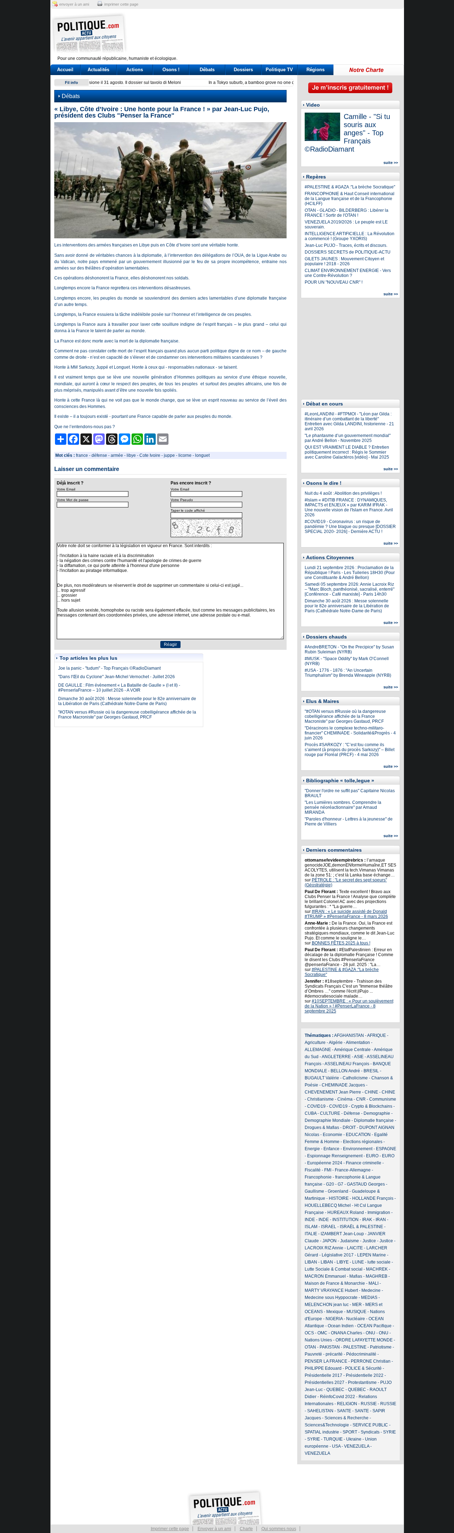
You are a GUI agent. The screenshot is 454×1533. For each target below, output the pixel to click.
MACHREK (377, 1269)
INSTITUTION (345, 1219)
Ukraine (353, 1439)
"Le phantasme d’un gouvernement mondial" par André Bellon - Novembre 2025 (348, 438)
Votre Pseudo (182, 500)
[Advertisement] (271, 34)
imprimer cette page (121, 4)
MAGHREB (376, 1276)
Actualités (98, 69)
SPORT (350, 1432)
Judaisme (349, 1240)
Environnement (357, 1148)
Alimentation (358, 1042)
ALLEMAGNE (318, 1049)
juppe (169, 455)
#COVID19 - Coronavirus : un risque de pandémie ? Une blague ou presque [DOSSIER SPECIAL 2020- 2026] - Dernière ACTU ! (350, 526)
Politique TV (279, 69)
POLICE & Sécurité (363, 1368)
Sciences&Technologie (327, 1425)
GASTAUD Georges (366, 1184)
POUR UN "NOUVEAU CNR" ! (333, 282)
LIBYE (343, 1262)
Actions (134, 69)
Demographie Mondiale (327, 1120)
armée (117, 455)
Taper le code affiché (188, 510)
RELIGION (347, 1403)
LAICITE (355, 1247)
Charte (246, 1528)
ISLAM (311, 1226)
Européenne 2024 (324, 1162)
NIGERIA (334, 1318)
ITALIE (311, 1233)
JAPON (329, 1240)
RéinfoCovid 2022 (337, 1396)
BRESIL (371, 1070)
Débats (207, 69)
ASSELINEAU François (347, 1063)
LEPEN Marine (371, 1255)
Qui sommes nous (278, 1528)
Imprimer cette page (170, 1528)
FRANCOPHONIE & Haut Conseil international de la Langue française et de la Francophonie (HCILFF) (349, 198)
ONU (370, 1332)
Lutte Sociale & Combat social (333, 1269)
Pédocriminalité (361, 1354)
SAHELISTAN (320, 1410)
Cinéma (345, 1099)
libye (131, 455)
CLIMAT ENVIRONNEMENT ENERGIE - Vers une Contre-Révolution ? (348, 273)
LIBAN (311, 1262)
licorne (185, 455)
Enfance (331, 1148)
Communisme (382, 1099)
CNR (361, 1099)
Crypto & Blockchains (371, 1106)
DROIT (349, 1127)
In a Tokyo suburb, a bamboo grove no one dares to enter (148, 82)
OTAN (310, 1347)
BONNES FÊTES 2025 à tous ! (341, 943)
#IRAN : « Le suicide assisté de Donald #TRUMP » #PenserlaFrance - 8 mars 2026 (346, 914)
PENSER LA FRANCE (326, 1361)
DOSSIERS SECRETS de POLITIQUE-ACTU (348, 252)
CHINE (371, 1092)
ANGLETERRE (336, 1056)
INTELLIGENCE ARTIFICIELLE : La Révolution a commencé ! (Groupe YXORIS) (349, 236)
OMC (322, 1332)
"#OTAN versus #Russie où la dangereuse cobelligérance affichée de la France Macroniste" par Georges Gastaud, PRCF (127, 715)
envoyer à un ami (74, 4)
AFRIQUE (376, 1035)
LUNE (358, 1262)
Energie (312, 1148)
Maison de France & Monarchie (335, 1283)
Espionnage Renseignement (334, 1155)
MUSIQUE (356, 1311)
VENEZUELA (356, 1446)
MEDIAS (369, 1297)
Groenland (338, 1191)
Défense (352, 1113)
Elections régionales (362, 1141)
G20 (330, 1184)
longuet (202, 455)
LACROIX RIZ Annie (324, 1247)
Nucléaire (355, 1318)
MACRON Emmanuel (325, 1276)
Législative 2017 (338, 1255)
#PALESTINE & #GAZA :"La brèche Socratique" (350, 186)
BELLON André (345, 1070)
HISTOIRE (339, 1198)
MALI (373, 1283)
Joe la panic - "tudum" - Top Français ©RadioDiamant (109, 668)
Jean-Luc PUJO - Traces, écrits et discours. (346, 245)
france (82, 455)
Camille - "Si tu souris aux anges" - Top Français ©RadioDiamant (347, 133)
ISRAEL (328, 1226)
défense (99, 455)
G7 (340, 1184)
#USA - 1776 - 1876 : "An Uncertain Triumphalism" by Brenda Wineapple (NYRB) (348, 673)
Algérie (336, 1042)
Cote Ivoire (149, 455)
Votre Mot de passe (73, 500)
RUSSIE (369, 1403)
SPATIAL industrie (322, 1432)
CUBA (310, 1113)
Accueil (65, 69)
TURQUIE (333, 1439)
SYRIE (389, 1432)
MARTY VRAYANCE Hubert (331, 1290)
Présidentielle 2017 (323, 1375)
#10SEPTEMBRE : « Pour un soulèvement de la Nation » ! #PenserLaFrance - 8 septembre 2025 (349, 1006)
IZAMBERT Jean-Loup (342, 1233)
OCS (309, 1332)
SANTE (344, 1410)
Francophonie (318, 1177)
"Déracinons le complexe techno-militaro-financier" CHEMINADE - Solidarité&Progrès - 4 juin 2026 (350, 733)
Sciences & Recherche (347, 1417)
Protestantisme (362, 1382)
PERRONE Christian (371, 1361)
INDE (310, 1219)
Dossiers (243, 69)
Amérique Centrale (352, 1049)
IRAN (381, 1219)
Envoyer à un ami (214, 1528)
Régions (315, 69)
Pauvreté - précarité (324, 1354)
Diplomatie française (374, 1120)
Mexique (334, 1311)
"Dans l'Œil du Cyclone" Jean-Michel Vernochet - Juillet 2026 (116, 676)
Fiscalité (313, 1170)
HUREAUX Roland (345, 1212)
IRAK (367, 1219)
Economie (332, 1134)
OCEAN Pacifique (374, 1325)
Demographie (377, 1113)
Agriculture (315, 1042)
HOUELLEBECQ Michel (328, 1205)
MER (357, 1304)
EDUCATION (358, 1134)
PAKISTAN (330, 1347)
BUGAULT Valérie (322, 1077)
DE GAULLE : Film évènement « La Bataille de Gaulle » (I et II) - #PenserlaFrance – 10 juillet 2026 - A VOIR (119, 688)
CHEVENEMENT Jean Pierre (333, 1092)
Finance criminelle (363, 1162)
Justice (369, 1240)
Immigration (378, 1212)
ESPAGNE (386, 1148)
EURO (372, 1155)
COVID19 (316, 1106)
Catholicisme (355, 1077)
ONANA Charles (346, 1332)
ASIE (359, 1056)
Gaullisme (314, 1191)
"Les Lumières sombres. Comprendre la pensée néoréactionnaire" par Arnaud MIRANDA (343, 807)
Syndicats (370, 1432)
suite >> (390, 162)
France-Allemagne (353, 1170)
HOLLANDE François (372, 1198)
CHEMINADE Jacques (343, 1085)
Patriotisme (381, 1347)
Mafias (355, 1276)
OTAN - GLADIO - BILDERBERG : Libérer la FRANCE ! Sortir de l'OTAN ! (346, 213)
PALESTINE (354, 1347)
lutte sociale (379, 1262)
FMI (327, 1170)
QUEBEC (335, 1389)
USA (336, 1446)
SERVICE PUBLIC (370, 1425)
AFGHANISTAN (349, 1035)
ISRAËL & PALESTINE (361, 1226)
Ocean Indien (341, 1325)
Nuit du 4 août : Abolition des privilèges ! (343, 493)
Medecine (371, 1290)
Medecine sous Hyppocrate (331, 1297)
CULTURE (330, 1113)
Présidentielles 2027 (324, 1382)
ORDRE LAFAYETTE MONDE (364, 1340)
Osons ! (170, 69)
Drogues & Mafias (322, 1127)
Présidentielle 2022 (364, 1375)
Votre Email (66, 489)
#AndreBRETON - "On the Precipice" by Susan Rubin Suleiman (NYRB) (349, 649)
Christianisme (320, 1099)
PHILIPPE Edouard (323, 1368)
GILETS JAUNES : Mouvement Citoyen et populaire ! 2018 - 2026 (344, 261)
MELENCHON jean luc (327, 1304)
